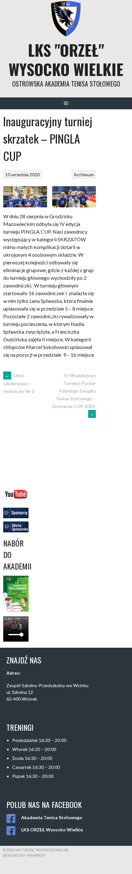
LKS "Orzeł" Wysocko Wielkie (66, 59)
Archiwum (84, 174)
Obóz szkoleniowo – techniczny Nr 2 (18, 383)
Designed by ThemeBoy (24, 855)
